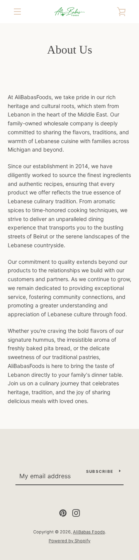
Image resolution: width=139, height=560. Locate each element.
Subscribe (99, 471)
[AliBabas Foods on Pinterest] (63, 512)
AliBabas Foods (89, 532)
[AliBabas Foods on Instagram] (76, 512)
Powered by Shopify (69, 540)
